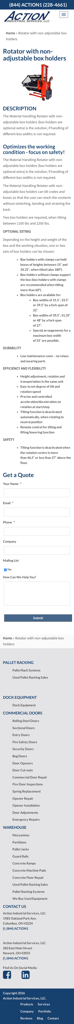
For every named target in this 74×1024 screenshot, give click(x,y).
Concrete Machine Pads (29, 870)
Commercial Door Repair (29, 777)
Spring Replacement (26, 791)
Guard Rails (20, 856)
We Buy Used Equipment (29, 898)
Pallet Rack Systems (26, 670)
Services (44, 1004)
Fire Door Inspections (27, 784)
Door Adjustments (25, 812)
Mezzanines (20, 835)
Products (26, 1004)
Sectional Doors (23, 728)
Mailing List (11, 560)
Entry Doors (21, 735)
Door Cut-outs (22, 770)
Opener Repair (22, 798)
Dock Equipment (24, 705)
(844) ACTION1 (17, 928)
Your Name (12, 484)
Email (8, 503)
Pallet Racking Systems (28, 891)
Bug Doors (19, 756)
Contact (53, 1018)
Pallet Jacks (20, 849)
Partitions (19, 842)
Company (9, 541)
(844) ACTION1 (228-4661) (38, 5)
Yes (9, 569)
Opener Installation (26, 805)
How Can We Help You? (19, 577)
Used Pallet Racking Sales (30, 677)
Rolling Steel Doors (25, 721)
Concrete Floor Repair (28, 877)
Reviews (26, 1018)
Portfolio (44, 1011)
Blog (40, 1018)
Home (10, 33)
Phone (9, 522)
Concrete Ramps (24, 863)
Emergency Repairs (26, 819)
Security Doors (23, 749)
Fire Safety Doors (24, 742)
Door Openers (22, 763)
